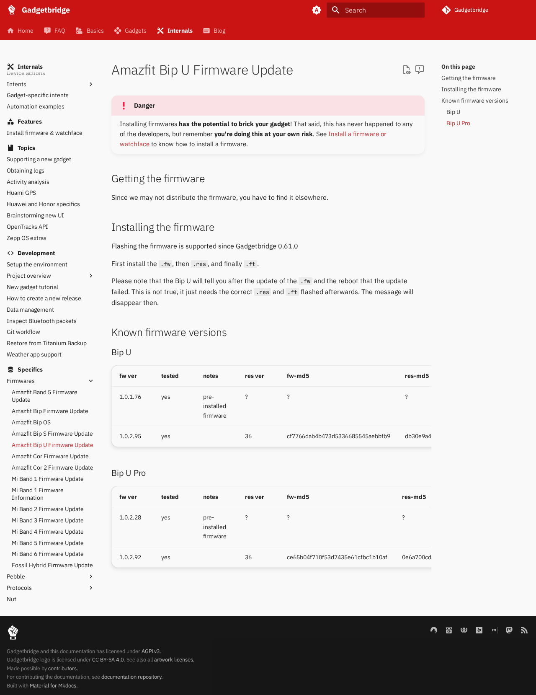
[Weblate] (464, 629)
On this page (458, 66)
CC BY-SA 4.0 (108, 659)
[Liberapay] (479, 629)
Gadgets (136, 30)
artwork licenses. (174, 659)
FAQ (59, 30)
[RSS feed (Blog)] (524, 629)
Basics (95, 30)
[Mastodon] (509, 629)
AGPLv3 (151, 651)
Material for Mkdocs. (53, 685)
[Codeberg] (434, 629)
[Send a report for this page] (420, 70)
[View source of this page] (406, 70)
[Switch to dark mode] (316, 10)
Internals (180, 30)
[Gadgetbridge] (11, 10)
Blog (219, 30)
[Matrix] (494, 629)
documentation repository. (131, 676)
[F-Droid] (449, 629)
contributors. (63, 668)
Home (26, 30)
